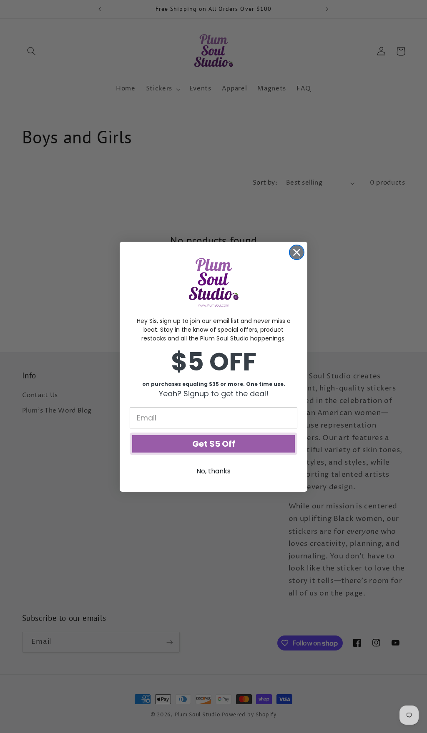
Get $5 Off (213, 444)
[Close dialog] (296, 252)
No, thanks (213, 471)
